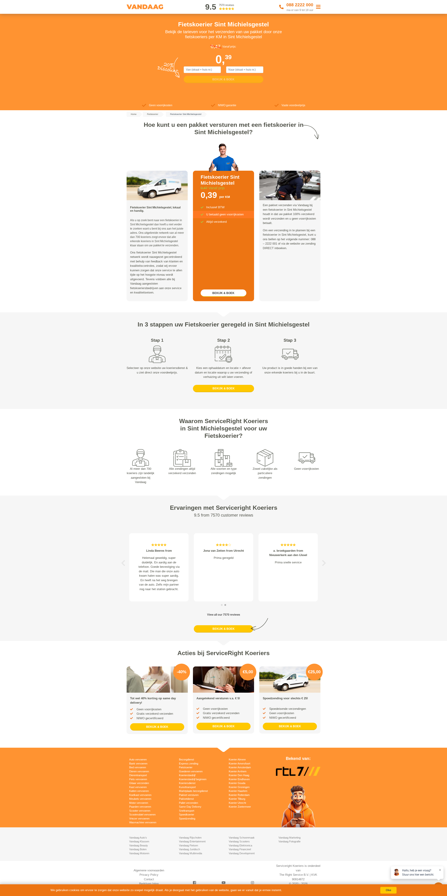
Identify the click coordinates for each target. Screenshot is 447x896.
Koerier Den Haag (239, 775)
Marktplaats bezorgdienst (193, 790)
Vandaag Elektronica (240, 845)
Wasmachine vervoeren (142, 822)
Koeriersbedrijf (187, 775)
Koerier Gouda (237, 783)
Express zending (188, 763)
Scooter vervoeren (139, 810)
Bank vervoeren (138, 763)
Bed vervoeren (137, 767)
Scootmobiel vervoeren (142, 814)
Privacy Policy (149, 874)
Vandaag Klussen (139, 841)
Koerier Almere (237, 759)
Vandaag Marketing (290, 837)
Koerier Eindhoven (239, 779)
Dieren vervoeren (139, 771)
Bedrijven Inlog (149, 883)
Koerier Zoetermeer (240, 806)
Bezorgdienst (186, 759)
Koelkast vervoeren (140, 794)
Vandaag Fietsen (188, 845)
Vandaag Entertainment (192, 841)
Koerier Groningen (239, 787)
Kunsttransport (187, 787)
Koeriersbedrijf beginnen (192, 779)
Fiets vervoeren (138, 779)
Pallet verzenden (188, 802)
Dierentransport (138, 775)
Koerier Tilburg (237, 798)
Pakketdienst (186, 798)
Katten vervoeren (139, 790)
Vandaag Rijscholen (190, 837)
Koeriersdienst (187, 783)
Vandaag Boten (137, 849)
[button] (123, 563)
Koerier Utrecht (237, 802)
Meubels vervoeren (140, 798)
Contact (149, 879)
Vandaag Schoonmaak (242, 837)
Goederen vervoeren (191, 771)
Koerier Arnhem (238, 771)
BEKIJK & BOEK (223, 293)
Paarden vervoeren (140, 806)
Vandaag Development (242, 853)
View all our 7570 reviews (223, 614)
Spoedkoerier (186, 814)
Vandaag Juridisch (189, 849)
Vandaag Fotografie (290, 841)
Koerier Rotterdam (239, 794)
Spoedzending (187, 818)
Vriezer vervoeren (139, 818)
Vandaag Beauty (138, 845)
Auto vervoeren (138, 759)
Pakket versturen (189, 794)
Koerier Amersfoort (239, 763)
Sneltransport (186, 810)
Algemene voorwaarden (149, 870)
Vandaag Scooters (239, 841)
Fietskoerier (185, 767)
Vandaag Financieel (240, 849)
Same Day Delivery (190, 806)
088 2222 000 (299, 4)
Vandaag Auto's (138, 837)
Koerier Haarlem (238, 790)
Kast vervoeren (138, 787)
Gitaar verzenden (139, 783)
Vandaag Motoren (139, 853)
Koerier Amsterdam (240, 767)
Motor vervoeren (138, 802)
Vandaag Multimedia (190, 853)
